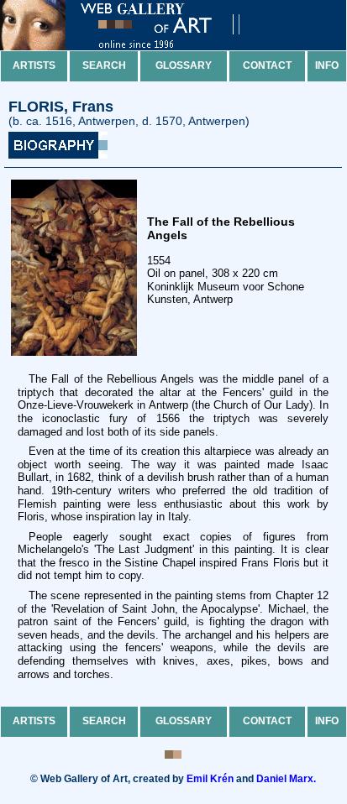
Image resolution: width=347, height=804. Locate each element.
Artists (34, 65)
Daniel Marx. (286, 779)
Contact (267, 65)
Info (327, 65)
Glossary (183, 65)
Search (104, 65)
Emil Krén (210, 779)
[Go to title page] (134, 46)
